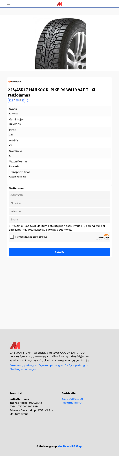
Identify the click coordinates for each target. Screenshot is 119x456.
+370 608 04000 (72, 398)
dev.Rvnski (65, 446)
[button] (9, 3)
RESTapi (77, 446)
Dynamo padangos (51, 365)
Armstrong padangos (23, 365)
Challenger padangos (22, 369)
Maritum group (19, 414)
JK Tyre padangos (76, 365)
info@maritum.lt (72, 402)
